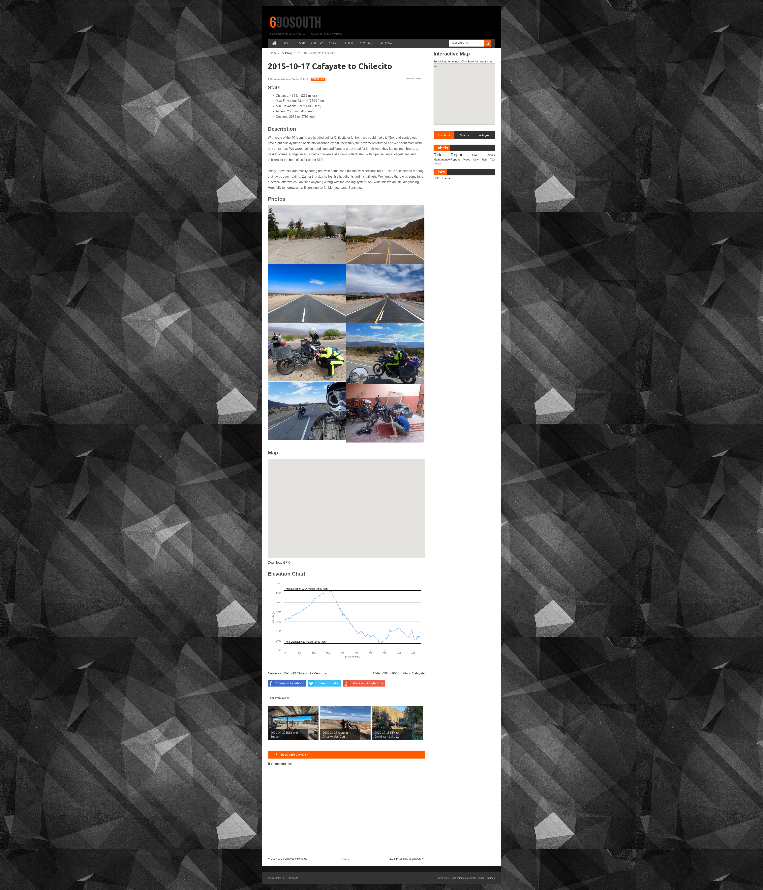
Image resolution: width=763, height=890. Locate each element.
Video (466, 159)
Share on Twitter (327, 683)
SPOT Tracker (442, 178)
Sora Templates (459, 878)
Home (346, 859)
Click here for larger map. (477, 61)
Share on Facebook (290, 683)
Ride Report (449, 154)
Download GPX (279, 562)
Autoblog (318, 79)
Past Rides (483, 155)
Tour (492, 159)
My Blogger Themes (484, 878)
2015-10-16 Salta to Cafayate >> (407, 858)
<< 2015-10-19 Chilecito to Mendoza (287, 858)
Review (437, 163)
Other (476, 159)
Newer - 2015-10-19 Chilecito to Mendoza (297, 673)
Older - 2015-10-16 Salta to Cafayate (399, 673)
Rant (484, 159)
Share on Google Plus (367, 683)
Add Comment (415, 79)
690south (295, 22)
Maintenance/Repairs (447, 159)
